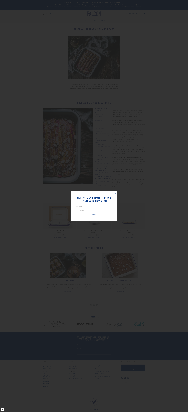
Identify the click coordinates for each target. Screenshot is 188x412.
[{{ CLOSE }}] (115, 193)
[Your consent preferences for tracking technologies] (2, 409)
